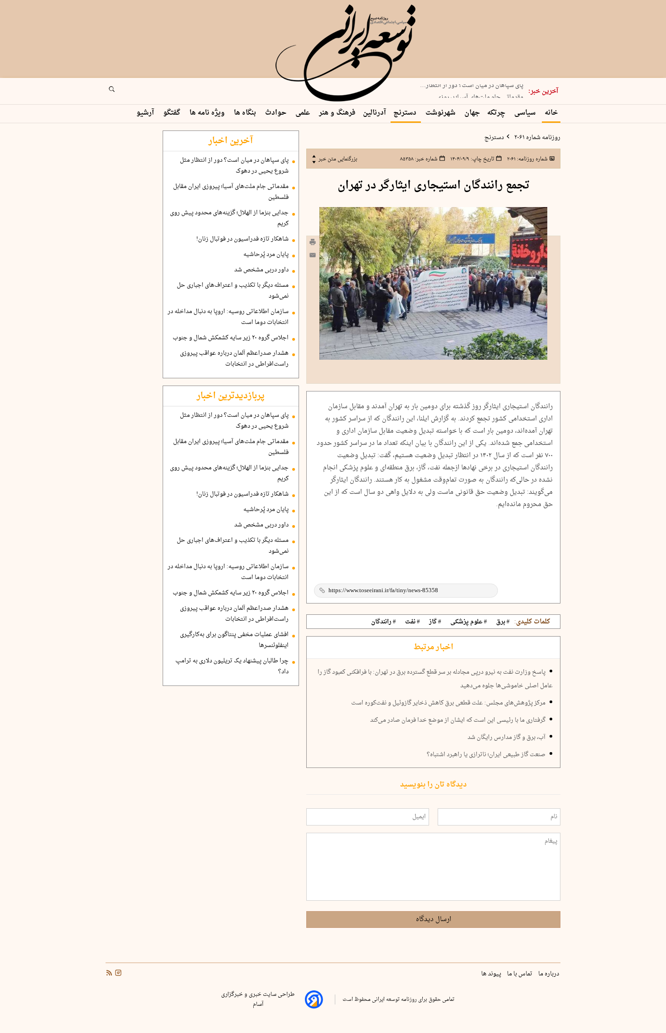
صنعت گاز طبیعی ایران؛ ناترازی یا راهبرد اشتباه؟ (486, 754)
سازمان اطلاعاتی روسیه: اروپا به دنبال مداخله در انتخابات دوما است (228, 317)
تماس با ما (520, 974)
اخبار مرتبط (433, 647)
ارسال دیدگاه (433, 919)
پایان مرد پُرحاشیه (266, 254)
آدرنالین (374, 113)
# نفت (412, 622)
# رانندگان (383, 622)
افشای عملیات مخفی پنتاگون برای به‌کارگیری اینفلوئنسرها (234, 640)
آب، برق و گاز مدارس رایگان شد (506, 737)
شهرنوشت (441, 113)
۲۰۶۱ (527, 159)
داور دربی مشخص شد (261, 270)
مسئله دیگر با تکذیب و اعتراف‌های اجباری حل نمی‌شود (233, 291)
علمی (303, 113)
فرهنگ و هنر (337, 113)
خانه (551, 113)
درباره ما (549, 974)
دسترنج (405, 113)
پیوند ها (491, 974)
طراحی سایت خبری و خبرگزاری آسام (257, 999)
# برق (503, 622)
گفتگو (172, 113)
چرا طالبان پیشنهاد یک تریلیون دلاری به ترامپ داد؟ (232, 666)
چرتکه (497, 113)
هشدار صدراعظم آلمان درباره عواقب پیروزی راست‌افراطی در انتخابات (234, 359)
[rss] (109, 973)
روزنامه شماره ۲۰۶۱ (536, 137)
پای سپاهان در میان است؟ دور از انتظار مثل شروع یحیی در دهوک (234, 166)
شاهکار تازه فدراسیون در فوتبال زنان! (242, 239)
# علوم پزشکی (468, 622)
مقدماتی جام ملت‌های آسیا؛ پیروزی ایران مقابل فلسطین (231, 192)
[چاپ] (312, 243)
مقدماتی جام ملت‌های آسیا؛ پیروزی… (477, 93)
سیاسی (525, 113)
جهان (472, 113)
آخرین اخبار (230, 141)
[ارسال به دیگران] (312, 257)
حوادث (276, 113)
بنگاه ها (246, 113)
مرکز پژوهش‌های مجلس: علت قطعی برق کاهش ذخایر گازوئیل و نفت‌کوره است (448, 703)
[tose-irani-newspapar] (347, 53)
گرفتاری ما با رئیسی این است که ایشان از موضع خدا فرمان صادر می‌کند (457, 720)
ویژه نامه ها (208, 113)
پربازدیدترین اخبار (231, 396)
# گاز (435, 622)
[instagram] (117, 973)
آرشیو (146, 113)
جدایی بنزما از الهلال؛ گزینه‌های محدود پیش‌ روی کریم (229, 218)
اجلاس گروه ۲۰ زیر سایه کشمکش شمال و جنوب (231, 338)
